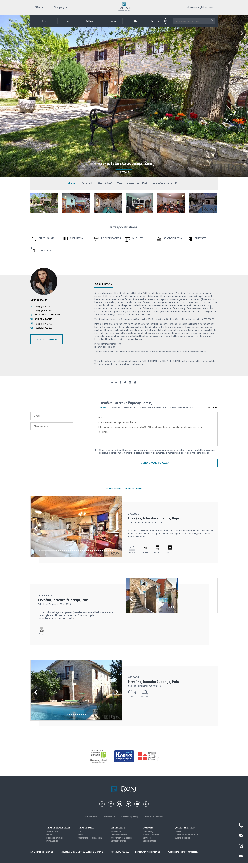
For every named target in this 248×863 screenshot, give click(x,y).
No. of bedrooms (110, 238)
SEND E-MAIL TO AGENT (156, 462)
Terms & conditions (154, 817)
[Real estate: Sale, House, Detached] (44, 212)
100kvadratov (191, 852)
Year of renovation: (163, 183)
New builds (116, 832)
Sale (80, 832)
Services (147, 838)
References (109, 817)
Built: (135, 238)
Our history (148, 832)
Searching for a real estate (91, 838)
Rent (80, 835)
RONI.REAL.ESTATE (43, 319)
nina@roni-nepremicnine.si (47, 314)
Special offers (149, 841)
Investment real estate (121, 838)
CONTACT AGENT (46, 339)
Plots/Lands (52, 841)
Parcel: (43, 238)
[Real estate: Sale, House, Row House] (76, 556)
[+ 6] (203, 212)
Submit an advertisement (186, 835)
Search (178, 832)
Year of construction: (129, 183)
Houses (50, 835)
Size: (100, 183)
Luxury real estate (119, 835)
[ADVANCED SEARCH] (158, 21)
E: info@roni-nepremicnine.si (148, 852)
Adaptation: (170, 238)
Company (59, 7)
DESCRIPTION (103, 284)
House (71, 183)
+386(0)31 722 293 (43, 307)
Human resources (151, 835)
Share (114, 382)
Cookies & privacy (129, 817)
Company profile (118, 841)
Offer (37, 7)
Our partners (91, 817)
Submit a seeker (182, 838)
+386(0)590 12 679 (43, 310)
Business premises (55, 838)
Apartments (52, 832)
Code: (73, 238)
